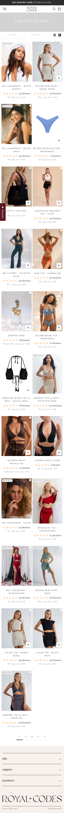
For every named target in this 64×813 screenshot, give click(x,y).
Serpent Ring (16, 336)
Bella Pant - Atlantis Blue (16, 274)
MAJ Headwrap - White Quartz (16, 87)
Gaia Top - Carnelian (47, 273)
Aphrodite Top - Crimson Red (47, 529)
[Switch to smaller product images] (59, 35)
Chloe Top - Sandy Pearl (16, 654)
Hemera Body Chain (47, 460)
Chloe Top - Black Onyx (47, 654)
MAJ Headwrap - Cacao (16, 523)
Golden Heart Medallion (17, 461)
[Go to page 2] (44, 736)
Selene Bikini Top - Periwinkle (47, 337)
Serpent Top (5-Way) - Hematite (16, 716)
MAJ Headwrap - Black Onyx (16, 149)
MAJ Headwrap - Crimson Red (16, 591)
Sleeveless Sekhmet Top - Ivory (47, 212)
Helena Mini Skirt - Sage (47, 591)
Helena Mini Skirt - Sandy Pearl (47, 87)
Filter (12, 35)
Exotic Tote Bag (16, 211)
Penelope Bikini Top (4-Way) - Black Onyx (16, 399)
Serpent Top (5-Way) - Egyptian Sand (47, 399)
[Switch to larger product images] (54, 35)
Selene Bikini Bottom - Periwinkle (47, 149)
